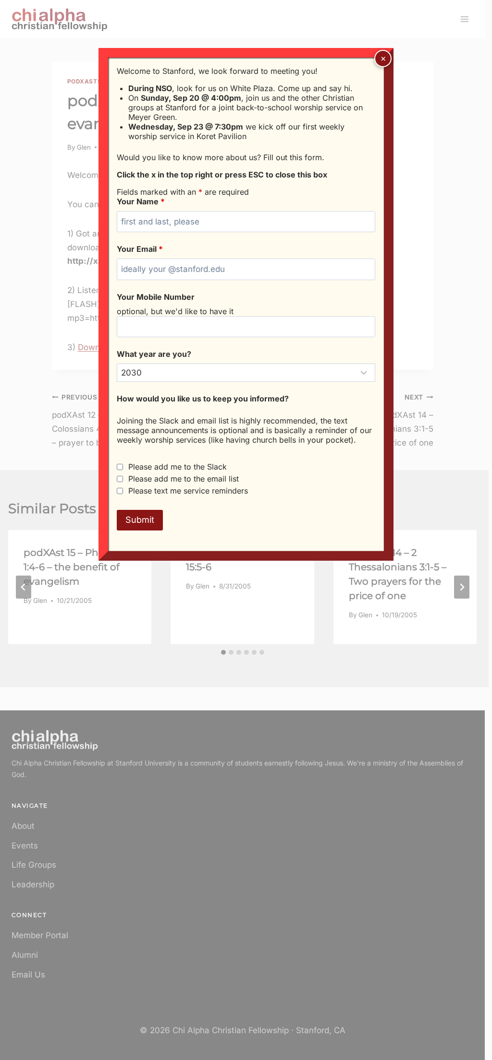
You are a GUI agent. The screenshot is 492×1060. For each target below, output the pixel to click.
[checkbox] (120, 467)
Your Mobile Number (156, 297)
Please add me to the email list (183, 478)
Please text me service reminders (188, 490)
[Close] (383, 58)
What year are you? (154, 354)
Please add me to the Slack (177, 466)
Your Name (141, 201)
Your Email (140, 249)
